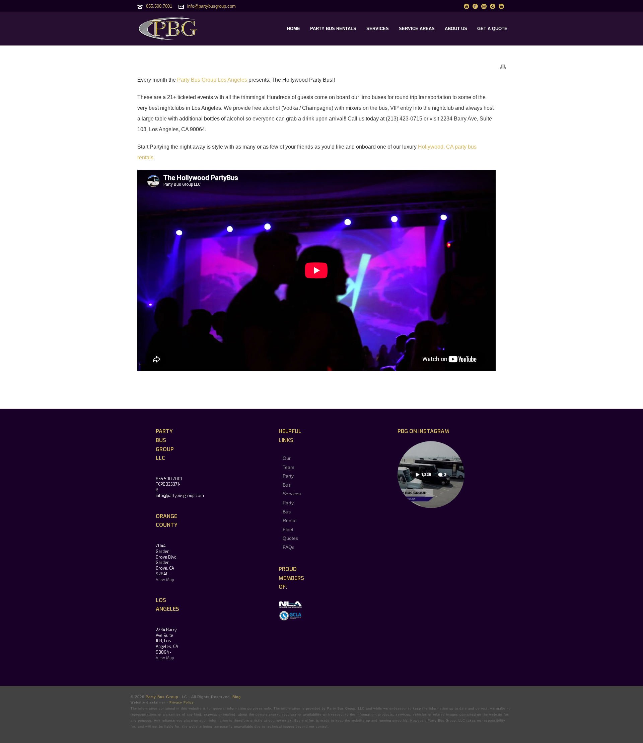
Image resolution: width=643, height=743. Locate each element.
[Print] (503, 66)
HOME (293, 28)
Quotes (290, 538)
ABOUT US (456, 28)
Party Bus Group (162, 697)
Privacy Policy (181, 702)
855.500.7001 (159, 6)
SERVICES (377, 28)
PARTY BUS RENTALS (333, 28)
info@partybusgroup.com (211, 6)
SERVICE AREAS (417, 28)
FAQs (288, 547)
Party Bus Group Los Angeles (212, 80)
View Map (165, 579)
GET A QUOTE (492, 28)
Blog (236, 697)
